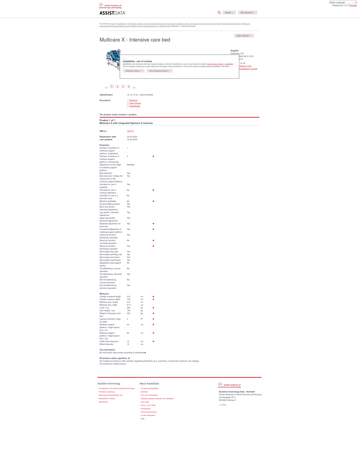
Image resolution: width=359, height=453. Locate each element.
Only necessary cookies (158, 71)
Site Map (144, 391)
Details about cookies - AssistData (220, 64)
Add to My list (243, 35)
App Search (103, 402)
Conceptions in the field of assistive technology (116, 388)
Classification (121, 23)
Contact (223, 405)
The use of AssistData (149, 395)
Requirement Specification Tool (111, 395)
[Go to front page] (145, 13)
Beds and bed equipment (231, 23)
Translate (353, 5)
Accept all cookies (132, 71)
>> (134, 87)
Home (112, 23)
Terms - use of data (148, 405)
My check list (246, 12)
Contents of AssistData (149, 388)
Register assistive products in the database (157, 398)
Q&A (142, 418)
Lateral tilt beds (164, 26)
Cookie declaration (148, 415)
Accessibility (145, 408)
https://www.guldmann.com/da (244, 68)
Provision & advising (106, 391)
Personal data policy (149, 412)
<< (106, 87)
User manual (135, 103)
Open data (145, 402)
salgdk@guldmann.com (241, 65)
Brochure (134, 100)
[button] (220, 12)
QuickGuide (135, 106)
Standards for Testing (107, 398)
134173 (130, 131)
